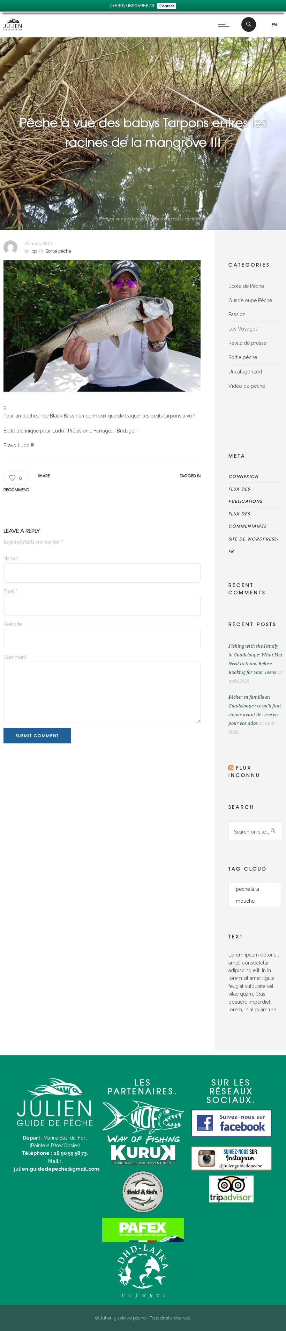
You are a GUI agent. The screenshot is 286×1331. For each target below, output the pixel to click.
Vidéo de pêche (246, 386)
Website (12, 624)
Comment (14, 657)
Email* (10, 591)
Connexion (243, 476)
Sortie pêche (79, 218)
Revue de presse (247, 343)
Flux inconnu (244, 771)
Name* (10, 558)
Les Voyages (243, 329)
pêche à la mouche (247, 895)
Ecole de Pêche (246, 286)
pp (34, 251)
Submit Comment (37, 735)
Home (53, 218)
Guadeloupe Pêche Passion (250, 307)
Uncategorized (245, 371)
